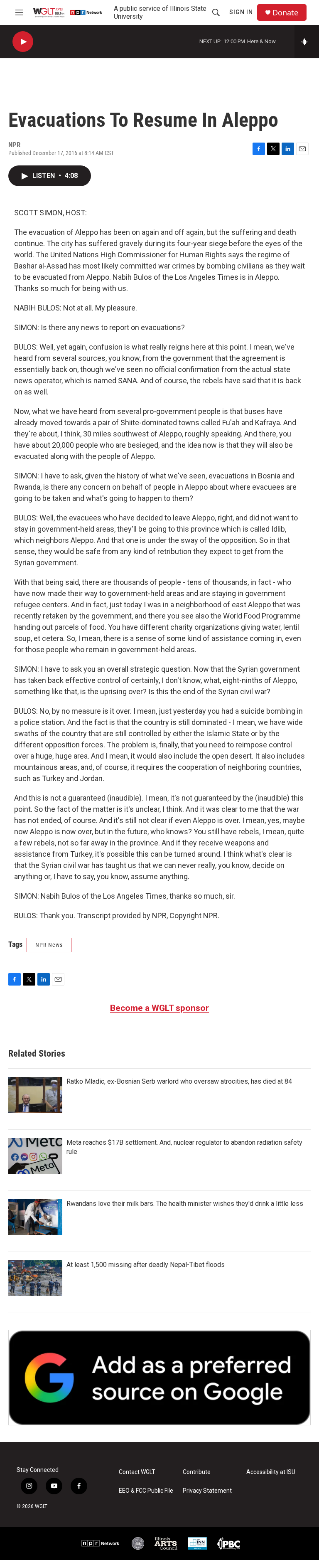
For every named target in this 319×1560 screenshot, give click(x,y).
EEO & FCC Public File (146, 1491)
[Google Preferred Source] (159, 1377)
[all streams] (306, 41)
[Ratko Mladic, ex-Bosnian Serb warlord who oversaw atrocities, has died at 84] (35, 1095)
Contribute (197, 1472)
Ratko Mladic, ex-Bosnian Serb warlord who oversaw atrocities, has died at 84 (179, 1081)
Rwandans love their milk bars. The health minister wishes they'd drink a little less (184, 1204)
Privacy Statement (207, 1491)
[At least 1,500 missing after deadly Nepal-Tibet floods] (35, 1278)
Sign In (241, 12)
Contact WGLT (137, 1472)
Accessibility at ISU (270, 1472)
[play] (22, 42)
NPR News (49, 944)
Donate (285, 12)
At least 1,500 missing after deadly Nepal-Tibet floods (145, 1265)
